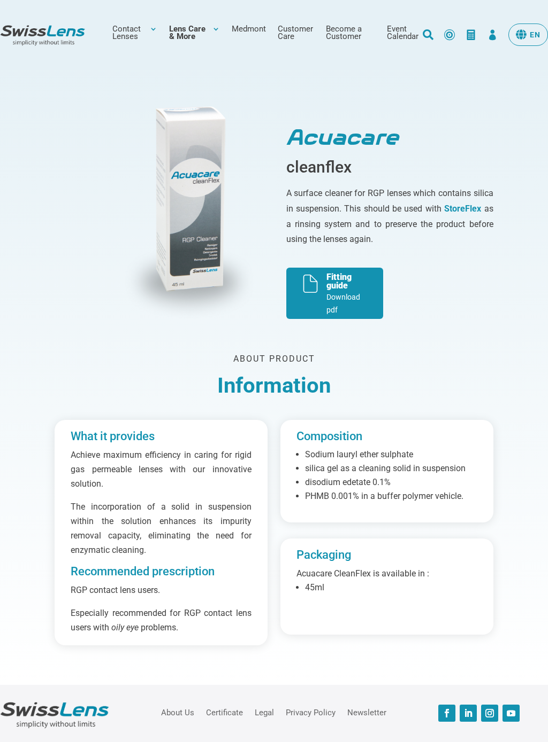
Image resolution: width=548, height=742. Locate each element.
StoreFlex (462, 209)
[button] (528, 35)
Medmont (249, 29)
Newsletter (366, 712)
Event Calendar (402, 33)
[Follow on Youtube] (511, 713)
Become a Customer (344, 33)
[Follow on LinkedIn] (468, 713)
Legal (264, 712)
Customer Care (295, 33)
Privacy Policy (311, 712)
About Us (177, 712)
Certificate (224, 712)
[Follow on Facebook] (446, 713)
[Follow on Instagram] (489, 713)
